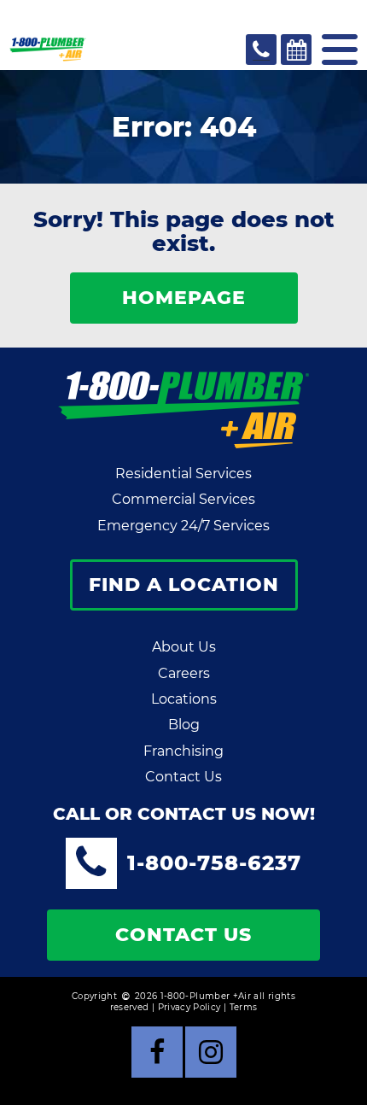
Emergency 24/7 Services (183, 525)
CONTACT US (183, 934)
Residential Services (183, 473)
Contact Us (183, 777)
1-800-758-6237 (214, 863)
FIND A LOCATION (184, 584)
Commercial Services (183, 499)
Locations (184, 699)
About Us (184, 647)
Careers (184, 673)
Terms (244, 1007)
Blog (184, 724)
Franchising (183, 751)
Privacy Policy (189, 1007)
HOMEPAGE (184, 297)
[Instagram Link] (210, 1052)
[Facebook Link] (157, 1052)
